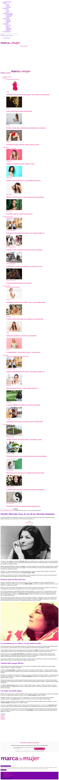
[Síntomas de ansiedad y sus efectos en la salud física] (14, 331)
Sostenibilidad (9, 14)
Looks (7, 4)
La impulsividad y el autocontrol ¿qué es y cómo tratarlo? (23, 352)
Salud (7, 22)
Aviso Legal (6, 773)
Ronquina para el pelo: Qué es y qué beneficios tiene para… (24, 180)
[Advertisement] (29, 57)
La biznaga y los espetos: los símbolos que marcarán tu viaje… (24, 266)
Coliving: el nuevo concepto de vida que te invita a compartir (24, 249)
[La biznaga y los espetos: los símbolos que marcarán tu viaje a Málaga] (14, 262)
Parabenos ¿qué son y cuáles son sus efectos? (19, 214)
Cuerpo (8, 10)
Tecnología (8, 16)
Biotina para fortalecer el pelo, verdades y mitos (20, 163)
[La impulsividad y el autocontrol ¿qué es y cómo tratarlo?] (14, 348)
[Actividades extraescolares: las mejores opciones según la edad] (14, 417)
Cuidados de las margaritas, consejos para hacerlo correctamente (25, 489)
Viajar (7, 17)
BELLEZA (6, 8)
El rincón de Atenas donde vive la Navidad (19, 283)
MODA (5, 3)
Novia (7, 5)
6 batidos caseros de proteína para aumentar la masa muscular (24, 319)
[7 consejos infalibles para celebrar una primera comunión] (14, 400)
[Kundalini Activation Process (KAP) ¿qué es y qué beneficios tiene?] (14, 298)
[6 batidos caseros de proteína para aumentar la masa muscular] (14, 314)
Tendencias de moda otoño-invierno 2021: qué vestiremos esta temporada (27, 94)
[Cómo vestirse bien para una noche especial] (14, 107)
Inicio (2, 510)
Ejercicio (8, 20)
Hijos (7, 26)
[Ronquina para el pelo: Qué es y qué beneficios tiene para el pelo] (14, 176)
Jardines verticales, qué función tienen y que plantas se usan (24, 439)
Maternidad (9, 29)
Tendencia (8, 7)
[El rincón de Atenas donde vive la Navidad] (14, 279)
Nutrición (8, 21)
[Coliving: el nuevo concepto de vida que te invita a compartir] (14, 245)
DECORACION (7, 31)
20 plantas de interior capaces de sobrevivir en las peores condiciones (26, 456)
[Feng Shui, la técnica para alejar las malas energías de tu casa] (14, 502)
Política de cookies (7, 772)
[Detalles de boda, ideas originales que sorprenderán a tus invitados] (14, 123)
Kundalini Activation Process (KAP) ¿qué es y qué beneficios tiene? (26, 302)
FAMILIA (5, 23)
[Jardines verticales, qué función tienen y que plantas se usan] (14, 435)
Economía (8, 25)
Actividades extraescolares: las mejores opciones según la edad (24, 421)
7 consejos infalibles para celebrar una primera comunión (23, 405)
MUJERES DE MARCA (9, 510)
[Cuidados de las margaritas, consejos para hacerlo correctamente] (14, 485)
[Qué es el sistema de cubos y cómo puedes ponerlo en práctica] (14, 384)
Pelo (7, 12)
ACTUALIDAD (7, 1)
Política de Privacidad (8, 775)
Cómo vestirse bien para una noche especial (19, 111)
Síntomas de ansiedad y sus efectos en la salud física (21, 335)
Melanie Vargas (29, 522)
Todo (7, 79)
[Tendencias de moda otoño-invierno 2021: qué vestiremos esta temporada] (14, 90)
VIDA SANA (6, 18)
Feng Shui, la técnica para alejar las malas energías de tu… (23, 506)
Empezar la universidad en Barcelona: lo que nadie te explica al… (25, 233)
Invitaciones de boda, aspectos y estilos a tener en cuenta (22, 144)
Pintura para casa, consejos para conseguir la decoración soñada (25, 473)
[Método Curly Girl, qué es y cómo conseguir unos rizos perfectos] (14, 193)
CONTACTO (6, 38)
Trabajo (8, 30)
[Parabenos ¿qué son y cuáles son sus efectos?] (14, 209)
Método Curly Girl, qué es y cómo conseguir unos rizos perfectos (25, 197)
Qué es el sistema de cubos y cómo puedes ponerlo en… (22, 388)
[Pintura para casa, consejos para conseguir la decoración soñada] (14, 468)
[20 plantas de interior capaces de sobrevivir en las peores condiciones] (14, 452)
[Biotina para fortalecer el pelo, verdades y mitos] (14, 159)
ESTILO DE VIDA (8, 13)
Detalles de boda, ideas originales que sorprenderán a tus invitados (25, 128)
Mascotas (8, 27)
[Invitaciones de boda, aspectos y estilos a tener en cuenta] (14, 140)
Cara (7, 9)
